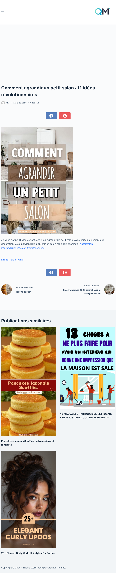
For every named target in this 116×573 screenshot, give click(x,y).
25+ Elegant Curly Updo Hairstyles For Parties (28, 553)
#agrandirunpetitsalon (13, 247)
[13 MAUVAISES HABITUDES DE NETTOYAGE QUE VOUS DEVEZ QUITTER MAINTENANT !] (87, 368)
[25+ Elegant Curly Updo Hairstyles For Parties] (28, 499)
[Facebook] (51, 115)
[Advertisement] (58, 47)
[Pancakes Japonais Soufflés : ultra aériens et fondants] (28, 381)
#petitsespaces (35, 247)
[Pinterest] (65, 115)
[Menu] (2, 12)
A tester (34, 103)
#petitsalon (86, 243)
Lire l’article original (12, 259)
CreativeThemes (56, 567)
